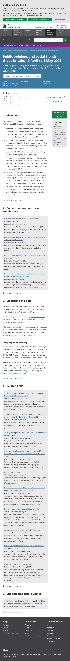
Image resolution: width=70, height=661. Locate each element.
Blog (66, 27)
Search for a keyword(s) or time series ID (16, 40)
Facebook (50, 630)
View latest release (32, 76)
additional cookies (24, 13)
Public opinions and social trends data (17, 99)
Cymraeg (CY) (64, 25)
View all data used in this (60, 114)
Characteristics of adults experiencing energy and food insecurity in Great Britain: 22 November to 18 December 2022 (24, 454)
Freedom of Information (33, 636)
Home (6, 30)
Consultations (52, 636)
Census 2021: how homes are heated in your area (22, 530)
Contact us (28, 630)
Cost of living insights (12, 472)
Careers (27, 628)
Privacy (5, 630)
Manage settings (59, 19)
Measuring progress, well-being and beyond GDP (44, 50)
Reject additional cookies (40, 19)
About (61, 27)
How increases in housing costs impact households (22, 509)
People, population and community (18, 50)
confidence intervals (38, 317)
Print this (54, 97)
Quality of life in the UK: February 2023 (18, 564)
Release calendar (39, 27)
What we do (29, 625)
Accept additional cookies (15, 19)
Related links (9, 103)
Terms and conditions (11, 633)
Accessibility (7, 625)
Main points (9, 97)
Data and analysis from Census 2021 (32, 45)
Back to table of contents (12, 200)
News (27, 633)
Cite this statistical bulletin (13, 105)
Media (56, 27)
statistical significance (11, 335)
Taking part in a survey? (61, 31)
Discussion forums (53, 639)
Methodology (49, 27)
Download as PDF (57, 101)
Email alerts (51, 641)
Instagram (50, 628)
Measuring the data (11, 101)
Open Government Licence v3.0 (39, 654)
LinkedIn (50, 633)
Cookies (6, 628)
